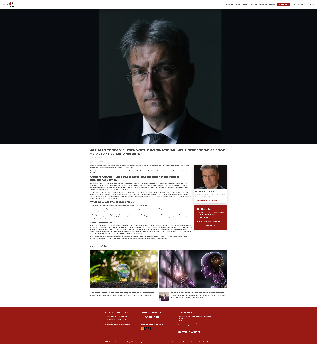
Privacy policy (176, 342)
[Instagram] (157, 317)
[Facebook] (143, 317)
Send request (284, 4)
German (180, 336)
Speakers (229, 4)
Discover (244, 4)
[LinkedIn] (154, 317)
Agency (272, 4)
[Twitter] (146, 317)
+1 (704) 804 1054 (204, 218)
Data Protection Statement (190, 342)
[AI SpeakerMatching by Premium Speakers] (302, 4)
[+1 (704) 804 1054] (294, 4)
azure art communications (150, 342)
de (314, 4)
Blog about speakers (97, 161)
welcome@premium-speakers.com (210, 221)
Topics (237, 4)
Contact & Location (184, 326)
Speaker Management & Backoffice (189, 324)
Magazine (253, 4)
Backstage (263, 4)
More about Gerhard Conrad (207, 200)
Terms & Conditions (205, 342)
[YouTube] (150, 317)
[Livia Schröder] (164, 296)
